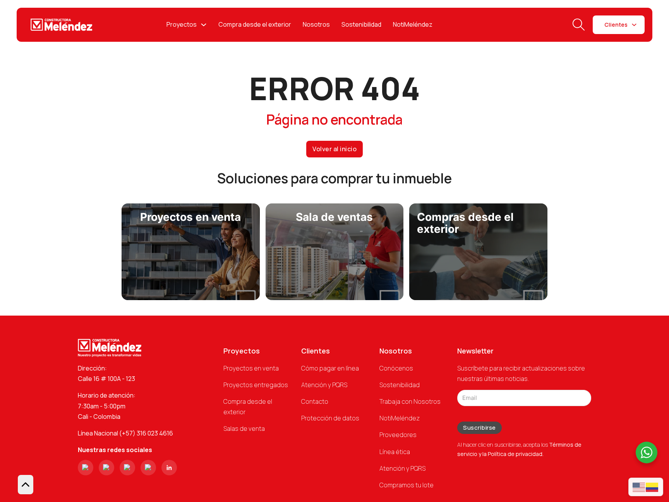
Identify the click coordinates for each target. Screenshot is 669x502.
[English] (639, 486)
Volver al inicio (334, 149)
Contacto (314, 401)
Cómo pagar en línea (330, 368)
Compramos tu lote (406, 485)
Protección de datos (330, 418)
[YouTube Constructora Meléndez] (148, 467)
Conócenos (396, 368)
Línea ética (394, 451)
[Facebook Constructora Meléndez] (106, 467)
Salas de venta (244, 428)
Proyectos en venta (251, 368)
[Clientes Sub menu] (634, 24)
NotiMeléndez (412, 24)
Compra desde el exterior (254, 24)
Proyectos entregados (255, 385)
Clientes (616, 24)
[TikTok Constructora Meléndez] (127, 467)
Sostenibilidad (361, 24)
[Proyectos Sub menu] (204, 25)
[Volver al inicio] (25, 484)
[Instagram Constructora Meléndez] (85, 467)
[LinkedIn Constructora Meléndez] (169, 467)
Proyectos (181, 24)
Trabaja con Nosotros (410, 401)
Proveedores (398, 434)
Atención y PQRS (324, 385)
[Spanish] (652, 486)
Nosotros (316, 24)
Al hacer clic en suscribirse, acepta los (519, 449)
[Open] (579, 25)
